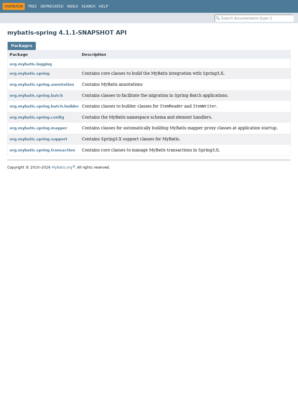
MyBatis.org (62, 167)
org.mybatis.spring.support (38, 139)
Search (88, 6)
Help (103, 6)
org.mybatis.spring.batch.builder (44, 106)
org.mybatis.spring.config (37, 117)
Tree (32, 6)
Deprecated (51, 6)
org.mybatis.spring (29, 73)
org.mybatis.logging (31, 64)
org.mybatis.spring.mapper (38, 128)
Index (72, 6)
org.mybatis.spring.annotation (42, 84)
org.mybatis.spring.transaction (42, 150)
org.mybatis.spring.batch (36, 95)
